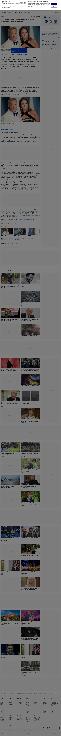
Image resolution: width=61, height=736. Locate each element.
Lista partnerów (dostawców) (31, 6)
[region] (30, 5)
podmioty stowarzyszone (17, 2)
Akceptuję (54, 3)
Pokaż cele (54, 6)
